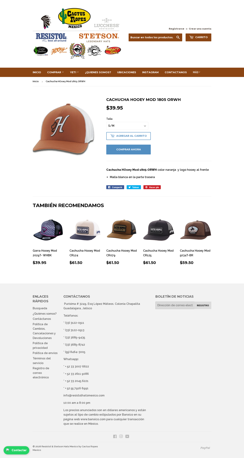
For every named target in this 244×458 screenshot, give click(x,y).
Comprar (54, 72)
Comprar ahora (128, 149)
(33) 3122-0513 (74, 330)
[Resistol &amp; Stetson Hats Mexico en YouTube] (127, 436)
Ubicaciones (126, 72)
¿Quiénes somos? (45, 313)
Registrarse (176, 28)
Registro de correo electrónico (41, 373)
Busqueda (40, 308)
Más (195, 72)
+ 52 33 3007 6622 (77, 366)
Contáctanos (42, 319)
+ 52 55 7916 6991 (76, 388)
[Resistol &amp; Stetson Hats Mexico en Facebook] (115, 436)
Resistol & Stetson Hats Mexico (60, 446)
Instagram (150, 72)
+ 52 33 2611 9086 (77, 373)
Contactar (19, 450)
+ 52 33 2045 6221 (76, 381)
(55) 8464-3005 (75, 352)
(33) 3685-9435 (75, 337)
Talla (109, 118)
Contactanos (176, 72)
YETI (73, 72)
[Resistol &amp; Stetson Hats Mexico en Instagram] (121, 436)
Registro (203, 305)
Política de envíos (45, 353)
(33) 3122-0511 (74, 322)
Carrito (201, 37)
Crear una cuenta (200, 28)
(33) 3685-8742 (75, 344)
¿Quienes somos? (98, 72)
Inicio (37, 72)
